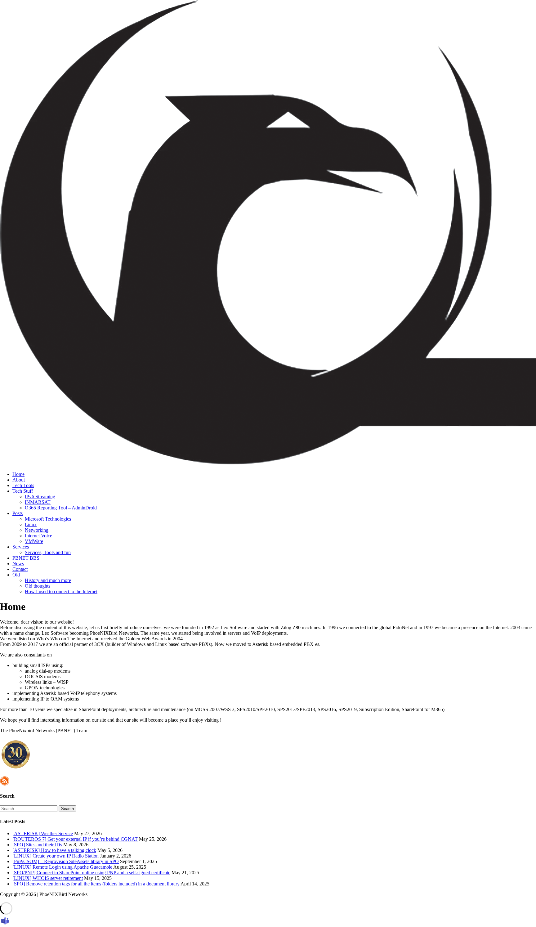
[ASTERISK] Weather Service (42, 833)
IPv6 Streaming (40, 496)
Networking (36, 530)
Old (16, 574)
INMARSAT (38, 502)
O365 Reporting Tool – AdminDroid (61, 507)
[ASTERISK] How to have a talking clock (54, 850)
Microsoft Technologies (48, 519)
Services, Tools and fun (48, 552)
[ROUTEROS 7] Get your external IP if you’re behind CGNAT (75, 839)
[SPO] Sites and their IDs (37, 844)
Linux (31, 524)
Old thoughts (37, 586)
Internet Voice (38, 535)
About (18, 479)
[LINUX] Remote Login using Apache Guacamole (62, 867)
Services (20, 546)
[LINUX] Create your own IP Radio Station (55, 855)
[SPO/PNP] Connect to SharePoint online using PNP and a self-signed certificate (91, 872)
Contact (20, 569)
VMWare (34, 541)
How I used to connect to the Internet (61, 591)
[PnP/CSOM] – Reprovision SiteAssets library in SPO (65, 861)
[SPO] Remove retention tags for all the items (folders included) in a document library (96, 883)
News (18, 563)
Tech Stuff (22, 491)
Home (18, 474)
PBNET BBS (25, 558)
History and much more (48, 580)
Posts (17, 513)
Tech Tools (23, 485)
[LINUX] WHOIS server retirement (47, 878)
